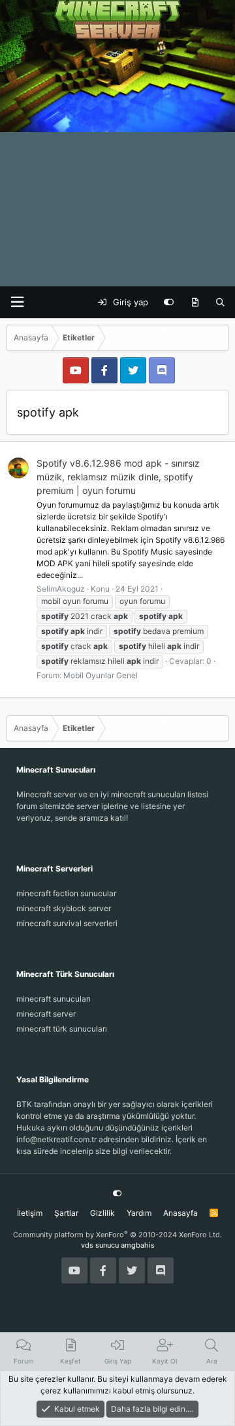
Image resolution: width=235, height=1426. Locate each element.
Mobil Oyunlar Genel (100, 675)
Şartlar (66, 1213)
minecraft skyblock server (63, 908)
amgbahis (138, 1245)
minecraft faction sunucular (66, 893)
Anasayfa (180, 1213)
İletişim (29, 1213)
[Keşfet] (194, 303)
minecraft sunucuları (53, 999)
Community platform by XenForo (117, 1234)
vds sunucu (100, 1245)
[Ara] (220, 303)
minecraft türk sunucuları (61, 1029)
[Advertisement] (117, 163)
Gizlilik (102, 1213)
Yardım (139, 1213)
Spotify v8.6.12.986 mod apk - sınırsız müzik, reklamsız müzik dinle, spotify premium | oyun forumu (118, 477)
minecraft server (46, 1014)
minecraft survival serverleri (67, 923)
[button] (17, 302)
